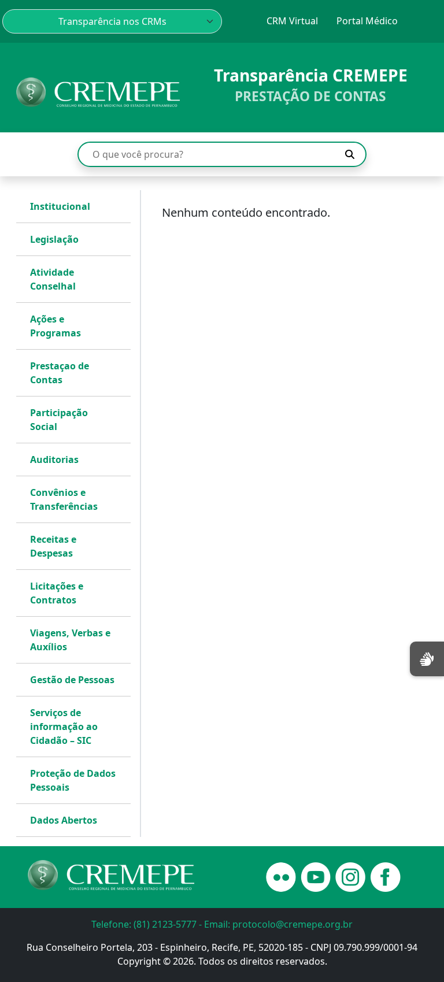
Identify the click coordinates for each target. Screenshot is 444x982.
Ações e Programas (55, 326)
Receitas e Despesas (53, 546)
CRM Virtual (292, 20)
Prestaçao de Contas (59, 373)
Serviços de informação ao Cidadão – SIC (64, 726)
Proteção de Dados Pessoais (73, 780)
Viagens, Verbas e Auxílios (70, 640)
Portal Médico (367, 20)
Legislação (54, 239)
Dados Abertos (63, 820)
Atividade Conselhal (53, 279)
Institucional (60, 206)
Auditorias (54, 459)
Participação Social (59, 419)
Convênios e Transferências (64, 499)
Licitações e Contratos (56, 593)
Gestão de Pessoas (72, 679)
